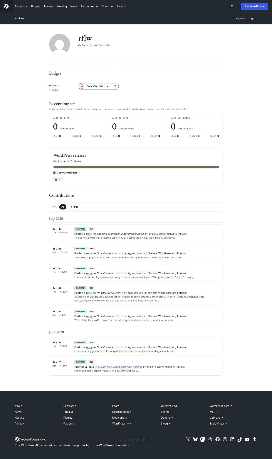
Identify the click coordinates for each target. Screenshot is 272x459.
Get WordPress (254, 6)
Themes (68, 411)
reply (89, 233)
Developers (119, 417)
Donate (167, 417)
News (18, 411)
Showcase (69, 405)
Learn (115, 405)
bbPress (216, 417)
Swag (166, 423)
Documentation (121, 411)
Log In (252, 18)
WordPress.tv (122, 423)
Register (241, 18)
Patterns (68, 423)
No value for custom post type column (118, 366)
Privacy (19, 423)
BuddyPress (219, 423)
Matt (214, 411)
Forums (74, 206)
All (62, 206)
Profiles (19, 18)
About (18, 405)
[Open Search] (232, 6)
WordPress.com (221, 405)
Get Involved (169, 405)
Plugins (67, 417)
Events (165, 411)
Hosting (19, 417)
